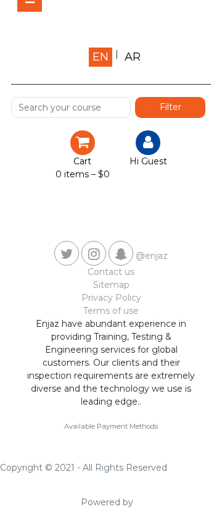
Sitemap (111, 284)
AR (133, 57)
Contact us (111, 271)
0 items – (83, 174)
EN (100, 57)
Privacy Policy (111, 297)
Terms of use (111, 310)
